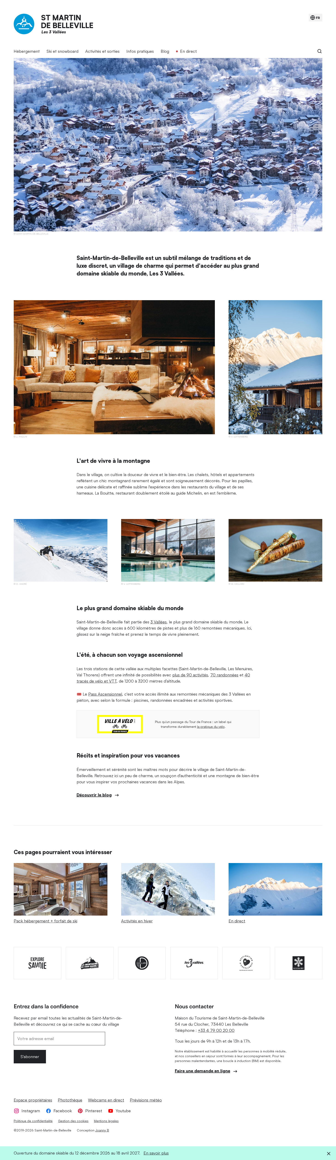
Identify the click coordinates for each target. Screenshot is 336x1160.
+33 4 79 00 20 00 (216, 1030)
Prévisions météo (146, 1099)
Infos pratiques (140, 51)
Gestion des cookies (73, 1121)
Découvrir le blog (94, 794)
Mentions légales (106, 1121)
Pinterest (93, 1110)
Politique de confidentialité (33, 1121)
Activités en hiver (137, 920)
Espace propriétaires (33, 1099)
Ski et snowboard (62, 51)
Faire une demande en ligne (202, 1070)
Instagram (30, 1110)
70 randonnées (224, 674)
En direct (188, 51)
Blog (165, 51)
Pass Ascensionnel (105, 694)
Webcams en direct (106, 1099)
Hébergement (27, 51)
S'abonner (30, 1056)
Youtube (123, 1110)
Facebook (62, 1110)
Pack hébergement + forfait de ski (45, 920)
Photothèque (70, 1099)
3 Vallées (158, 621)
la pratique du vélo (211, 726)
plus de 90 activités (190, 674)
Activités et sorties (102, 51)
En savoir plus (156, 1152)
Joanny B (102, 1130)
